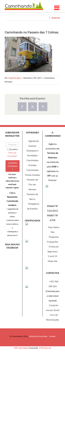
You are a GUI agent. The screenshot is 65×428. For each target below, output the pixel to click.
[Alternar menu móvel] (57, 8)
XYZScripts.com (45, 348)
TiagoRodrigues (14, 78)
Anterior (55, 17)
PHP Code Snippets (21, 348)
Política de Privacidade (38, 336)
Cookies (52, 336)
